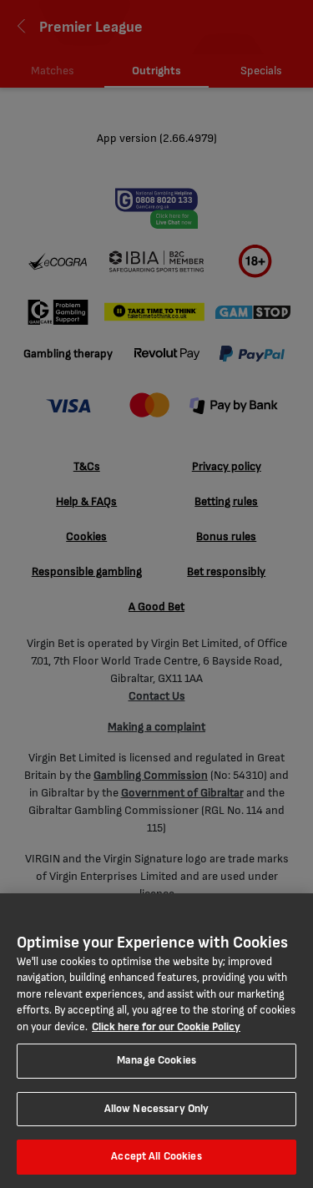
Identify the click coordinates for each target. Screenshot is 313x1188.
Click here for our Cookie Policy (166, 1027)
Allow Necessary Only (157, 1108)
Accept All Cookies (156, 1156)
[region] (156, 1040)
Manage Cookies (156, 1060)
